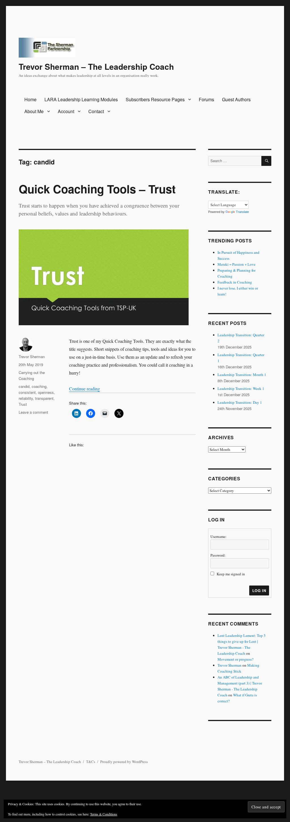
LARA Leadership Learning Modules (81, 99)
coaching (39, 386)
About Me (34, 111)
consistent (27, 392)
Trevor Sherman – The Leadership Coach (96, 66)
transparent (44, 398)
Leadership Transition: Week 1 (241, 388)
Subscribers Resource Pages (155, 99)
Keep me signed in (231, 573)
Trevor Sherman (32, 356)
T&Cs (90, 761)
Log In (259, 590)
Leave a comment (33, 412)
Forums (206, 99)
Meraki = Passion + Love (236, 264)
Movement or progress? (235, 659)
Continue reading (84, 389)
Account (66, 111)
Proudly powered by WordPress (124, 761)
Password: (218, 555)
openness (46, 392)
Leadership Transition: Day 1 (240, 402)
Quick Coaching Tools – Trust (97, 189)
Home (30, 99)
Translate (242, 212)
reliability (26, 398)
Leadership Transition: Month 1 (242, 374)
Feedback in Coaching (235, 282)
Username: (218, 536)
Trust (23, 404)
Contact (96, 111)
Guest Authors (236, 99)
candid (24, 386)
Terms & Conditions (103, 814)
